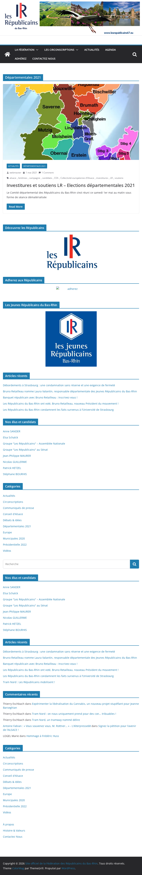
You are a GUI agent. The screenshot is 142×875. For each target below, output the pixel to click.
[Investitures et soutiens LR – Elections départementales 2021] (71, 122)
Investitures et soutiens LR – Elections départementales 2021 (71, 185)
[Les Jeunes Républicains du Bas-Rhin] (71, 339)
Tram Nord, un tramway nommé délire (56, 720)
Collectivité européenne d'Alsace (77, 178)
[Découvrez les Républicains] (71, 252)
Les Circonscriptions (59, 49)
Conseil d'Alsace (13, 514)
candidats (47, 178)
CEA (56, 178)
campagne (34, 178)
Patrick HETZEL (12, 468)
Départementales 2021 (34, 166)
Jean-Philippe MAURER (17, 455)
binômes (22, 178)
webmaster (15, 172)
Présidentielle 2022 (15, 544)
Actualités (91, 49)
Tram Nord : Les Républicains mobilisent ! (29, 682)
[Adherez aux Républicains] (71, 291)
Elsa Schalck (10, 437)
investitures (102, 178)
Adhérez (20, 58)
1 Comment (48, 172)
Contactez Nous (43, 58)
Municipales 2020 (14, 538)
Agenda (110, 49)
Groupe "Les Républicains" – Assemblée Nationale (34, 443)
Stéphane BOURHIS (15, 474)
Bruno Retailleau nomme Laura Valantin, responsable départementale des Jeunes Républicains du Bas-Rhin (70, 391)
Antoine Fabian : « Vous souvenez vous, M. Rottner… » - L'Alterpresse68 (47, 726)
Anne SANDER (11, 431)
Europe (7, 532)
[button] (36, 49)
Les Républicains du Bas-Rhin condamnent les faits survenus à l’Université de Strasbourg (58, 409)
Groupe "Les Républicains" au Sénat (25, 449)
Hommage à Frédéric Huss (42, 736)
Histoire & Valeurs (14, 830)
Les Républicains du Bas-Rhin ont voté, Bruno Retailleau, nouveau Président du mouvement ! (61, 403)
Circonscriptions (13, 502)
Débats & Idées (12, 520)
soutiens (119, 178)
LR (111, 178)
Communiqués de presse (18, 508)
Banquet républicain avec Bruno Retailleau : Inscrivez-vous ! (40, 397)
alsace (13, 178)
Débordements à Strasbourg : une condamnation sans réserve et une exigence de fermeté (59, 385)
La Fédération (24, 49)
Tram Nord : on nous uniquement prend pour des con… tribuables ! (74, 713)
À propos (8, 824)
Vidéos (7, 550)
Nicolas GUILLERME (15, 462)
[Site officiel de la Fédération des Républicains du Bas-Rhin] (71, 3)
